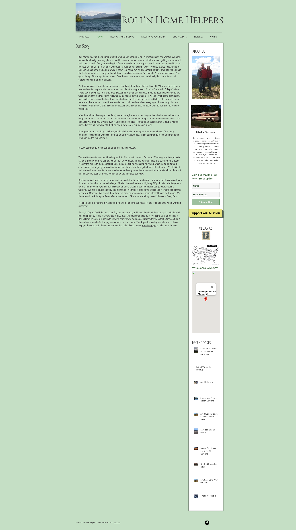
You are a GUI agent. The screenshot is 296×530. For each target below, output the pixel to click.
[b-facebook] (207, 522)
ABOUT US (199, 51)
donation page (149, 225)
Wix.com (117, 522)
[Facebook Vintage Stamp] (206, 235)
